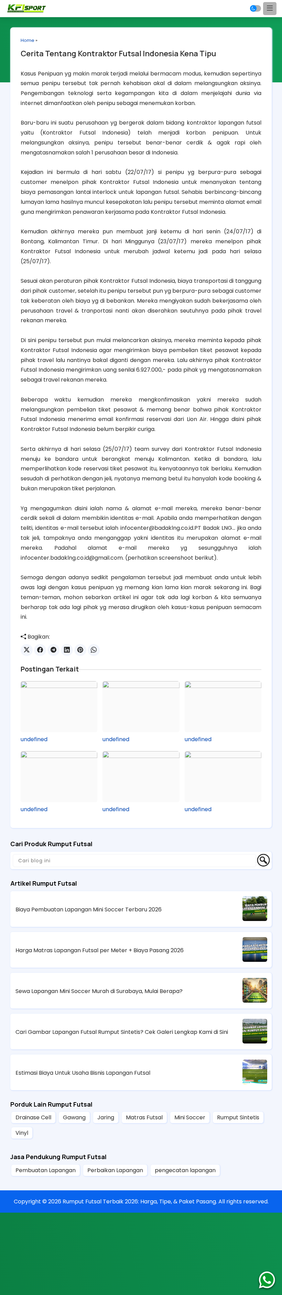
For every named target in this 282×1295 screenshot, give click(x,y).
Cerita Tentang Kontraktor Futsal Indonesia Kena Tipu (118, 53)
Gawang (74, 1117)
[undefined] (59, 706)
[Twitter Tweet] (27, 650)
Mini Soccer (189, 1117)
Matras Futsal (144, 1117)
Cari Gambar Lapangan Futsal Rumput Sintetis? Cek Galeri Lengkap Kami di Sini (121, 1032)
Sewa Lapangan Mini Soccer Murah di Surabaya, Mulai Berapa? (99, 991)
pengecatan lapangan (185, 1170)
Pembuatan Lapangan (45, 1170)
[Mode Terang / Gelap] (255, 8)
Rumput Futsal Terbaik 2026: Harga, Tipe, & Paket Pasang (139, 1201)
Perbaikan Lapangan (115, 1170)
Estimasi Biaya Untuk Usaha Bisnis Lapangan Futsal (82, 1073)
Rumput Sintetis (238, 1117)
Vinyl (21, 1133)
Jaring (105, 1117)
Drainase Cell (33, 1117)
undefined (34, 739)
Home (27, 40)
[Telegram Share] (53, 650)
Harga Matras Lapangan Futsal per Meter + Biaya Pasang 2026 (99, 950)
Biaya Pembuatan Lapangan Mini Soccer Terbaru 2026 (88, 909)
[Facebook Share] (40, 650)
